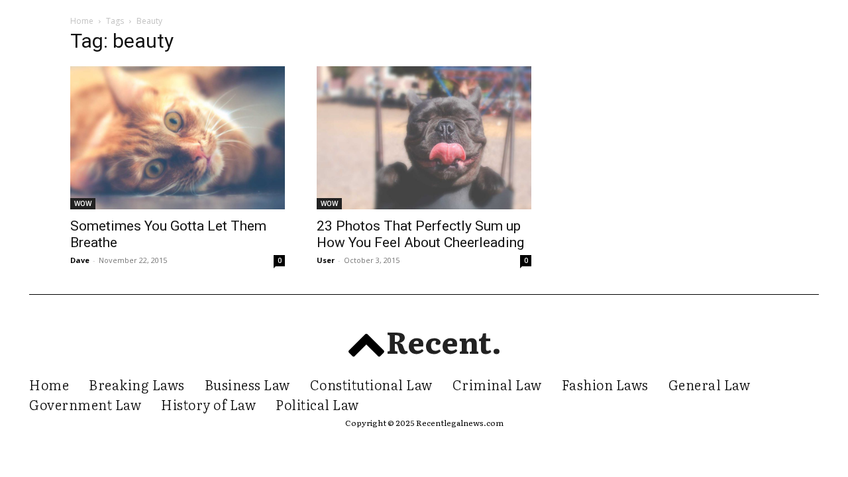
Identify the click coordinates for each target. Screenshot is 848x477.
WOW (82, 203)
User (326, 260)
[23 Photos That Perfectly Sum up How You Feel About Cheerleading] (424, 137)
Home (81, 20)
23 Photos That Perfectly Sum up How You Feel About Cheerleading (420, 234)
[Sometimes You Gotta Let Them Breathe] (177, 137)
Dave (79, 260)
